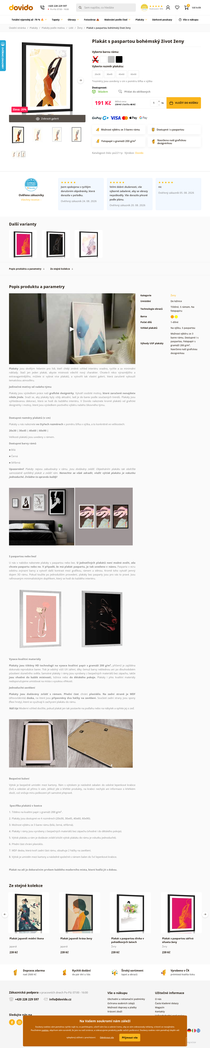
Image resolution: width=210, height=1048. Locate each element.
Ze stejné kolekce (60, 268)
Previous (5, 914)
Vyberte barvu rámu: (106, 52)
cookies (45, 1030)
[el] (198, 1030)
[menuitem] (29, 19)
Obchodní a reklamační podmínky (126, 999)
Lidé (71, 27)
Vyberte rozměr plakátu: (108, 66)
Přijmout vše (130, 1037)
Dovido (139, 152)
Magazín (159, 1007)
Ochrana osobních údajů (121, 1003)
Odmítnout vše (107, 1037)
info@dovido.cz (59, 999)
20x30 (97, 74)
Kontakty (160, 1011)
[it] (194, 1030)
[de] (189, 1030)
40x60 (121, 74)
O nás (158, 999)
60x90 (133, 74)
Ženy (80, 27)
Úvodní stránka (17, 27)
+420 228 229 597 (26, 999)
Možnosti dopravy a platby (121, 1007)
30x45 (109, 74)
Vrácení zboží (114, 1011)
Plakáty (34, 27)
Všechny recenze (30, 199)
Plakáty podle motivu (53, 27)
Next (80, 80)
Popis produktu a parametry (25, 268)
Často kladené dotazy (166, 1003)
